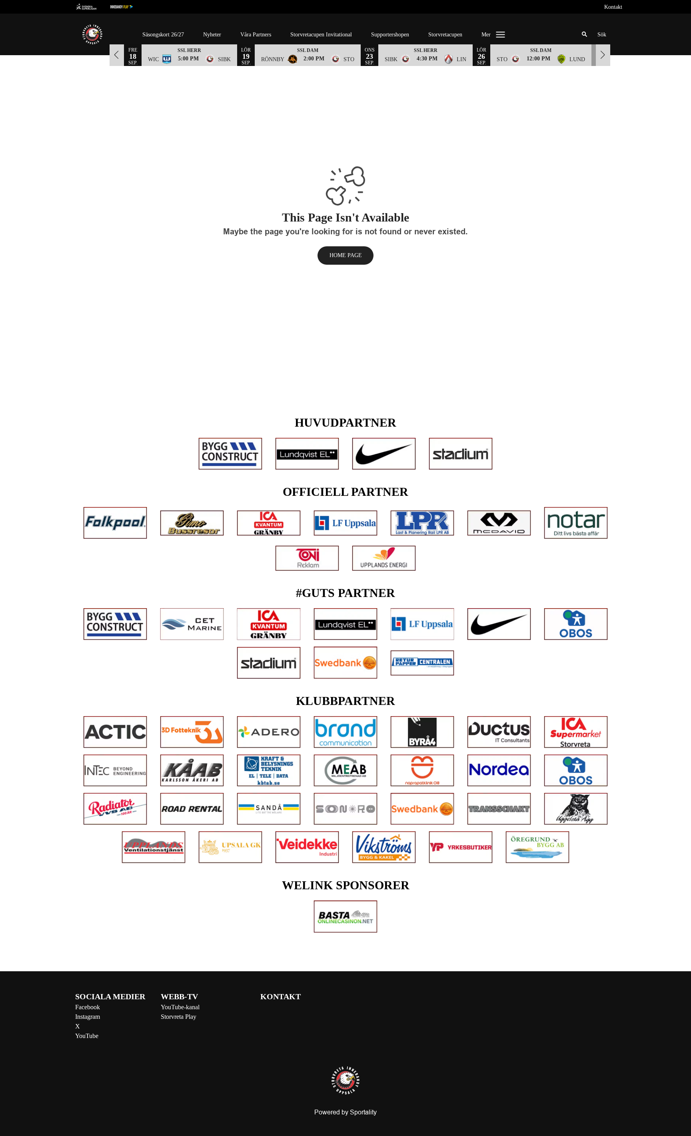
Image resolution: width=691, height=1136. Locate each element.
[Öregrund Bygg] (537, 847)
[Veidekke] (307, 847)
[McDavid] (499, 523)
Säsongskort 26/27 (163, 35)
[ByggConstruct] (230, 454)
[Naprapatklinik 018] (422, 771)
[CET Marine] (192, 624)
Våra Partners (255, 35)
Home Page (346, 255)
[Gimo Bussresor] (192, 523)
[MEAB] (345, 771)
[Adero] (269, 732)
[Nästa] (603, 55)
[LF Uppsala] (345, 523)
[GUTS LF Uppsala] (422, 624)
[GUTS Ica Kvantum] (269, 624)
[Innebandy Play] (128, 6)
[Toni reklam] (307, 558)
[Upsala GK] (230, 847)
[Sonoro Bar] (345, 809)
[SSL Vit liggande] (92, 6)
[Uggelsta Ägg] (576, 809)
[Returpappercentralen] (422, 663)
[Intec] (115, 771)
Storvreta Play (178, 1016)
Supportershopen (390, 35)
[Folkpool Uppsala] (115, 523)
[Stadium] (461, 454)
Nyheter (212, 35)
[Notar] (576, 523)
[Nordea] (499, 771)
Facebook (87, 1007)
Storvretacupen (445, 35)
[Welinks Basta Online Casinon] (345, 916)
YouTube (86, 1035)
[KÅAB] (192, 771)
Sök (601, 35)
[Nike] (384, 454)
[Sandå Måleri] (269, 809)
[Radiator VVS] (115, 809)
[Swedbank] (345, 663)
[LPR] (422, 523)
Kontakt (613, 7)
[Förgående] (117, 55)
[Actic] (115, 732)
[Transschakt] (499, 809)
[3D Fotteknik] (192, 732)
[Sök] (584, 34)
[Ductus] (499, 732)
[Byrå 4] (422, 732)
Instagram (87, 1016)
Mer (486, 35)
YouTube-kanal (180, 1007)
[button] (189, 55)
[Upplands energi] (384, 558)
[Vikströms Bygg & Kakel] (384, 847)
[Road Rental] (192, 809)
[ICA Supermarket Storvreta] (576, 732)
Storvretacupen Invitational (321, 35)
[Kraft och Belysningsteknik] (269, 771)
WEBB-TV (179, 996)
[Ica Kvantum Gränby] (269, 523)
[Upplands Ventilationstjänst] (154, 847)
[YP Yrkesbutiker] (461, 847)
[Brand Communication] (345, 732)
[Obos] (576, 624)
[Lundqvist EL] (307, 454)
